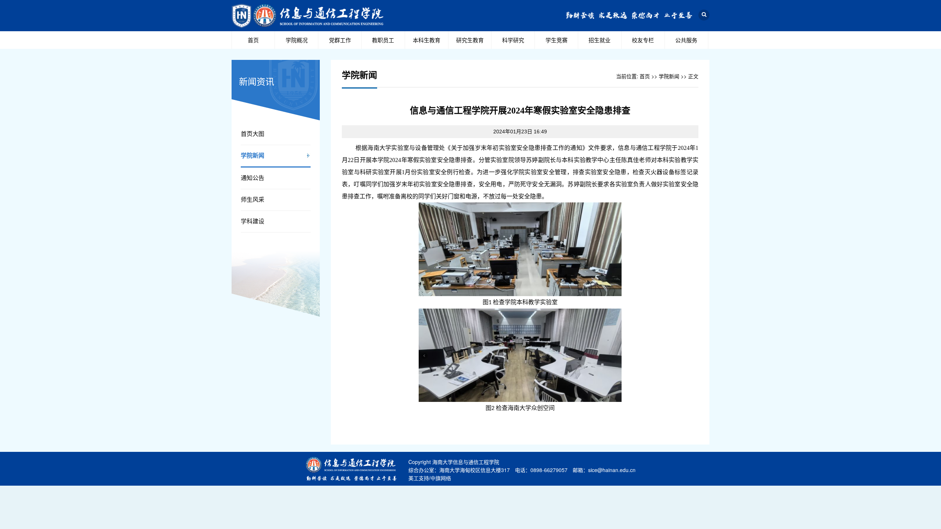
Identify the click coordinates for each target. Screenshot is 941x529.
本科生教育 (426, 40)
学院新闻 (252, 155)
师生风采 (252, 200)
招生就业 (599, 40)
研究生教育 (470, 40)
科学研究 (513, 40)
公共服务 (686, 40)
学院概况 (297, 40)
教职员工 (383, 40)
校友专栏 (643, 40)
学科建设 (252, 221)
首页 (253, 40)
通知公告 (252, 178)
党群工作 (340, 40)
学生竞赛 (556, 40)
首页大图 (252, 134)
